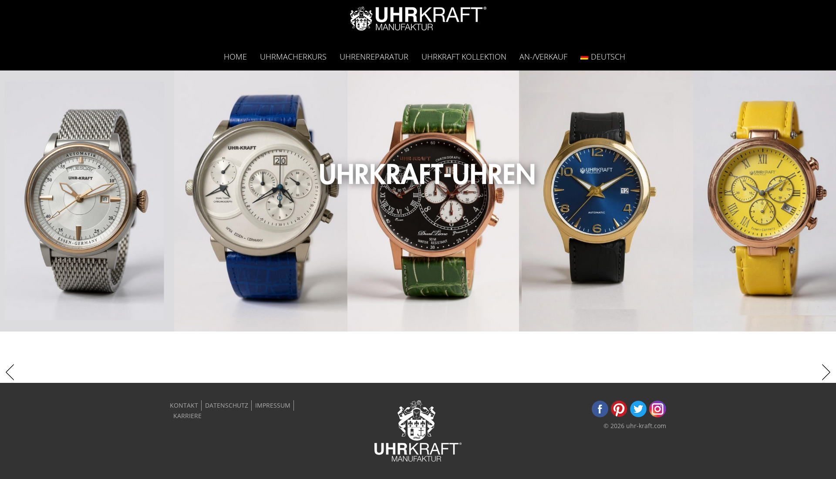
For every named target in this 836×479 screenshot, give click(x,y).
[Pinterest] (619, 415)
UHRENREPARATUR (374, 56)
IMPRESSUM (272, 405)
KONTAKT (184, 405)
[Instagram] (657, 415)
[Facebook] (600, 415)
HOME (235, 56)
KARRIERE (187, 416)
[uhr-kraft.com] (418, 21)
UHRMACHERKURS (293, 56)
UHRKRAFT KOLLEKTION (463, 56)
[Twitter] (638, 415)
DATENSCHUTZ (226, 405)
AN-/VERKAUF (543, 56)
